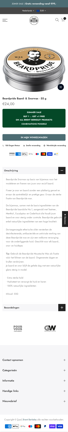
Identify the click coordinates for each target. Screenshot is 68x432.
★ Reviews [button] (65, 219)
